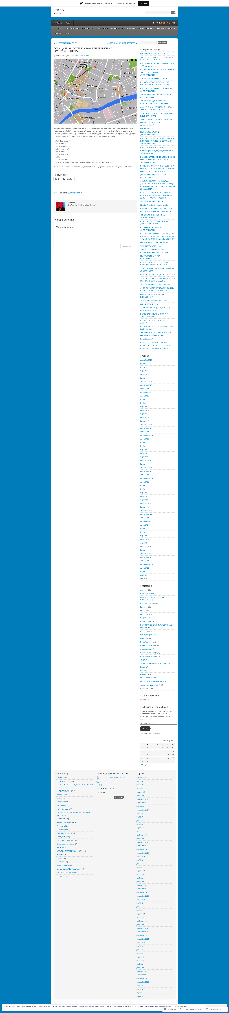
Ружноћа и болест (147, 642)
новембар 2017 (146, 385)
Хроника (143, 667)
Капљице (58, 33)
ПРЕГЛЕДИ (144, 631)
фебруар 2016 (145, 460)
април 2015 (144, 496)
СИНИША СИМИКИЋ (148, 646)
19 (168, 755)
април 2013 (144, 579)
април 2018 (144, 374)
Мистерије (103, 28)
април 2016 (144, 453)
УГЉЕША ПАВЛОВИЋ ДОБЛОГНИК (153, 663)
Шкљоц (68, 33)
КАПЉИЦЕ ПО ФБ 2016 (149, 304)
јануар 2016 (144, 464)
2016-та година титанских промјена (153, 301)
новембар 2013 (146, 557)
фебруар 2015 (145, 503)
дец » (147, 765)
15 (147, 755)
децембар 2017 (146, 382)
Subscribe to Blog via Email (155, 707)
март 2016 (144, 457)
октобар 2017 (145, 389)
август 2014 (144, 525)
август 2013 (144, 568)
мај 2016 (143, 450)
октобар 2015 (145, 475)
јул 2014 (143, 529)
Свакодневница (146, 649)
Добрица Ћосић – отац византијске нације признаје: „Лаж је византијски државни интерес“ (156, 122)
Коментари (170, 23)
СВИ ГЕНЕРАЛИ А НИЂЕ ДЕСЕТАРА (122, 43)
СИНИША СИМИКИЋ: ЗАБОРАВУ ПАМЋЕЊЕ (157, 147)
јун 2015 (143, 489)
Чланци (158, 23)
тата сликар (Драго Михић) (150, 685)
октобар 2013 (145, 561)
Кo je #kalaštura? (146, 339)
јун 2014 (143, 532)
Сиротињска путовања (149, 656)
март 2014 (144, 543)
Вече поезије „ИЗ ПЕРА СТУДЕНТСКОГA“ (155, 54)
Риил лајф (131, 28)
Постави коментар (81, 56)
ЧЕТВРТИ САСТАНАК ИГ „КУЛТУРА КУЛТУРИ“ (157, 275)
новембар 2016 (146, 428)
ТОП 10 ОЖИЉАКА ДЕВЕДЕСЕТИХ (153, 79)
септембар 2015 (146, 478)
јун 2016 (143, 446)
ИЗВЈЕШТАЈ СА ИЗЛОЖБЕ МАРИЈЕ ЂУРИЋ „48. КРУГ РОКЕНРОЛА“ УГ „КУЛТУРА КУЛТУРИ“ (157, 72)
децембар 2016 (146, 425)
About (68, 23)
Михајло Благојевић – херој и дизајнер (154, 205)
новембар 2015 (146, 471)
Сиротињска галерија (165, 28)
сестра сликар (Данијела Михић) (152, 681)
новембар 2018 (146, 360)
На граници (144, 618)
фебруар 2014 (145, 546)
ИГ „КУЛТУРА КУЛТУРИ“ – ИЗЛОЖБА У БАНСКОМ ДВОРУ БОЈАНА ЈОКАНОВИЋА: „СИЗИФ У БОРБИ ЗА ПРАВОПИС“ (156, 195)
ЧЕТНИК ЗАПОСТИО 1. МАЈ (150, 246)
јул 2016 (143, 442)
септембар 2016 (146, 435)
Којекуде (143, 611)
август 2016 (144, 439)
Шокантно (144, 674)
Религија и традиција (148, 635)
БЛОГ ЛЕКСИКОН (88, 28)
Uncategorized (117, 28)
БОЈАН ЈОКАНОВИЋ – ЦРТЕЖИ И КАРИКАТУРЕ (75, 785)
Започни (143, 3)
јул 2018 (143, 364)
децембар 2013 (146, 554)
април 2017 (144, 410)
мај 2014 (143, 536)
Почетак (58, 23)
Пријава (145, 729)
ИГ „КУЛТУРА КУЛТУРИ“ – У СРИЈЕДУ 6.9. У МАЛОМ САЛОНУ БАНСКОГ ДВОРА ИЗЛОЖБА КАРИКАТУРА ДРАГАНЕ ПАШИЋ (157, 168)
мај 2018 (143, 371)
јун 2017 (143, 403)
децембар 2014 (146, 511)
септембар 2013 (146, 564)
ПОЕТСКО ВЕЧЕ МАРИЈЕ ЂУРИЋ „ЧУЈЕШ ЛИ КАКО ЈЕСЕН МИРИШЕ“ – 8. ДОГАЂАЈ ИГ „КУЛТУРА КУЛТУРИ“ (157, 141)
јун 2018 (143, 367)
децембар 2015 (146, 468)
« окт (141, 765)
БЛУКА (59, 10)
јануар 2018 (144, 378)
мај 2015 (143, 493)
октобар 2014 (145, 518)
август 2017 (144, 396)
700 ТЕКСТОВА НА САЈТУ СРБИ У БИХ (155, 284)
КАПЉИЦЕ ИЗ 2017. (148, 128)
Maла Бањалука (145, 28)
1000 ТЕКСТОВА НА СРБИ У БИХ (152, 201)
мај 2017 (143, 407)
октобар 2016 (145, 432)
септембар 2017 (146, 392)
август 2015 (144, 482)
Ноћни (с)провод (146, 621)
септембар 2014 (146, 521)
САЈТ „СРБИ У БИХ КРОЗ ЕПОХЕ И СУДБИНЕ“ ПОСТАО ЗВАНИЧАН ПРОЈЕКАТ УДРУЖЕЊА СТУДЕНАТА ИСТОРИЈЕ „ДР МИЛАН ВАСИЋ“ (157, 236)
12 (168, 751)
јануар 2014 (144, 550)
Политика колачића (179, 1006)
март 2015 (144, 500)
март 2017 (144, 414)
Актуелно (58, 28)
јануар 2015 (144, 507)
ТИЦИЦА (143, 660)
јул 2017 (143, 399)
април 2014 (144, 539)
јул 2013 (143, 572)
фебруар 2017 (145, 417)
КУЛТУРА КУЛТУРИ (72, 28)
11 (163, 751)
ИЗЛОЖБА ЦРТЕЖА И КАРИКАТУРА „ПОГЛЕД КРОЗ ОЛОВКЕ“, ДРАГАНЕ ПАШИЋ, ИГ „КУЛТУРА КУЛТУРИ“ (157, 159)
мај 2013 (143, 575)
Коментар (127, 246)
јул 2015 (143, 486)
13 (173, 751)
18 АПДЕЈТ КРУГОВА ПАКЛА (65, 43)
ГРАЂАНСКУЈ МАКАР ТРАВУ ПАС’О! (154, 243)
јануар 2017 (144, 421)
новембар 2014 (146, 514)
